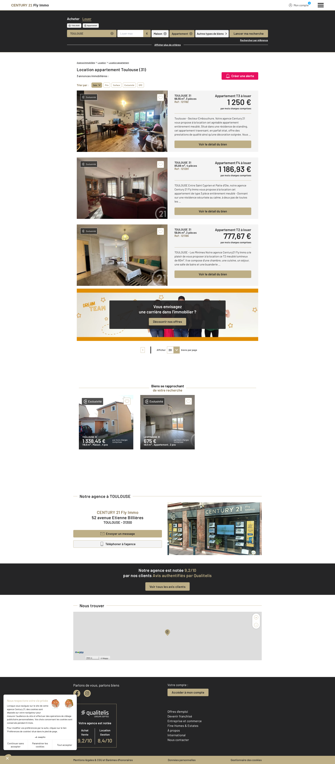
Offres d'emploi (178, 711)
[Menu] (321, 4)
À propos (174, 730)
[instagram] (87, 693)
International (176, 735)
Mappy (105, 658)
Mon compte (301, 5)
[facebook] (76, 693)
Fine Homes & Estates (183, 726)
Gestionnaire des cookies (246, 760)
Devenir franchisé (180, 716)
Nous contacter (178, 740)
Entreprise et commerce (185, 721)
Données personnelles (182, 760)
